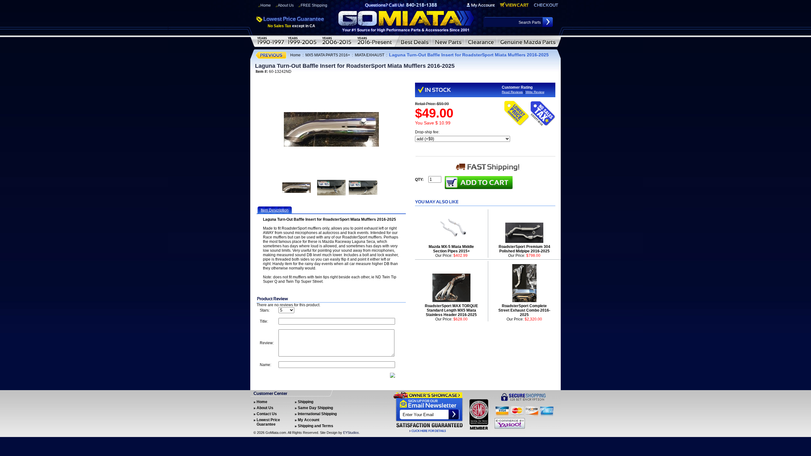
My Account (308, 420)
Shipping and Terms (315, 426)
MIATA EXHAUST (369, 55)
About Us (286, 5)
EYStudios (351, 432)
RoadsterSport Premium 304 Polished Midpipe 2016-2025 (524, 248)
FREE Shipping (314, 5)
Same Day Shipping (315, 408)
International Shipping (317, 414)
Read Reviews (512, 92)
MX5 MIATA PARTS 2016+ (327, 55)
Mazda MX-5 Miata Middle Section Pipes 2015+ (451, 248)
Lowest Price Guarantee (268, 422)
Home (265, 5)
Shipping (305, 402)
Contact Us (267, 414)
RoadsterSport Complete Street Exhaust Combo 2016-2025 (524, 310)
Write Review (535, 92)
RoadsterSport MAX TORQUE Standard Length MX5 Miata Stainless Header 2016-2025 (451, 310)
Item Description (275, 210)
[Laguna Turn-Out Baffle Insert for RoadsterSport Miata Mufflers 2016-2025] (331, 129)
